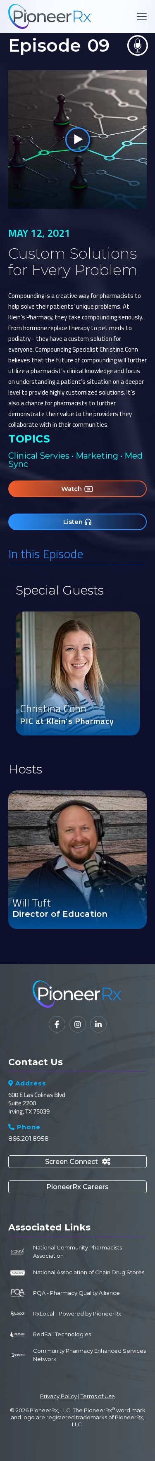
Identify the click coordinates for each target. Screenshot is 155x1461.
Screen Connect (77, 1162)
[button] (140, 16)
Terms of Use (98, 1396)
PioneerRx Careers (77, 1187)
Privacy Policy (58, 1396)
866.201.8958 (28, 1138)
